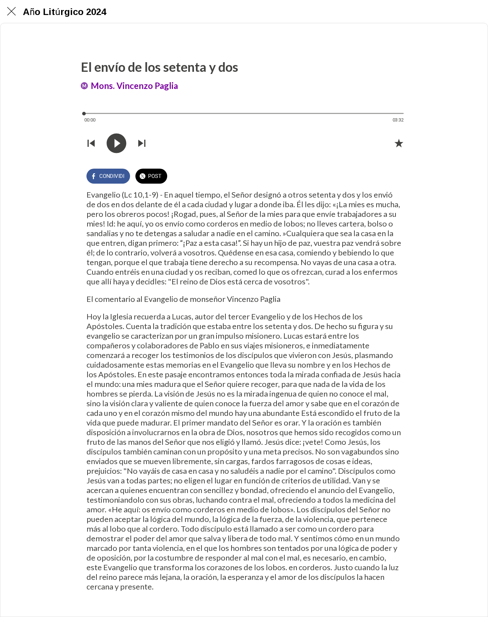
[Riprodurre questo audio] (116, 143)
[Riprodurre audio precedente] (91, 143)
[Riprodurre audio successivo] (142, 143)
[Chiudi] (11, 11)
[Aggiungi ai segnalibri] (398, 142)
